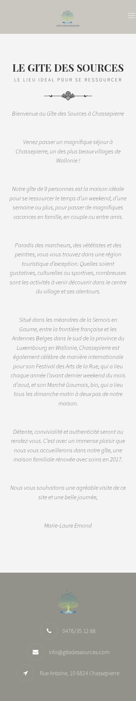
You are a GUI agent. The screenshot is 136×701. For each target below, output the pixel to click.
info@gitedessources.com (79, 652)
